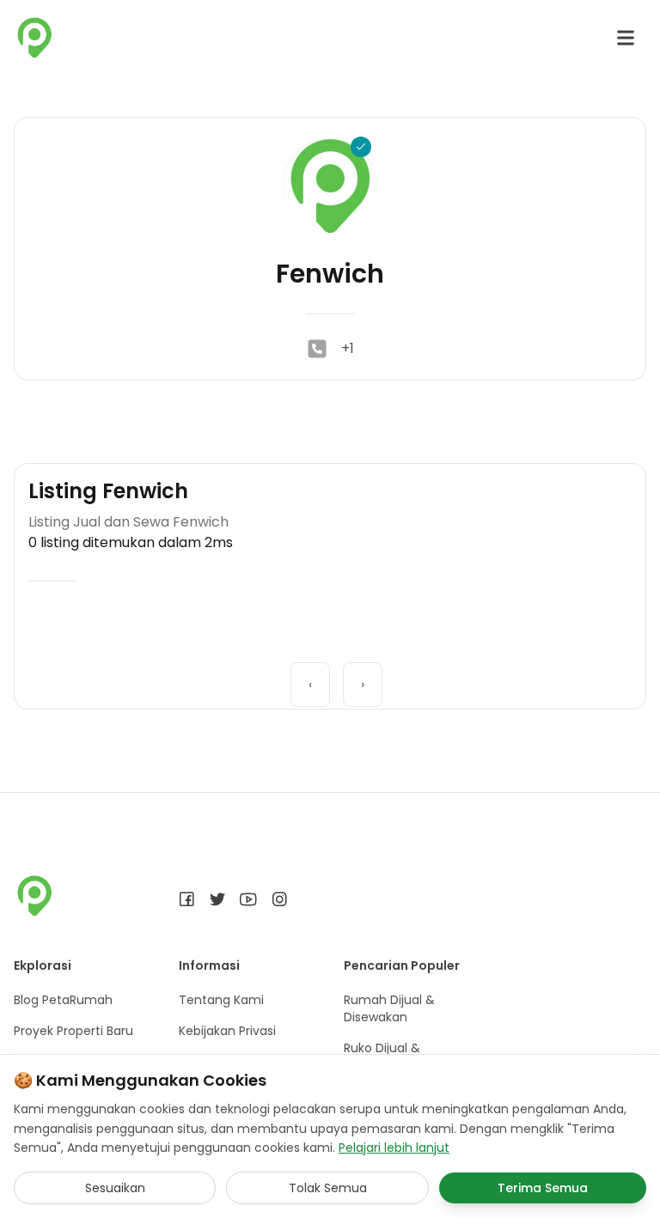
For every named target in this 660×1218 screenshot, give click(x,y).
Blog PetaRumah (63, 999)
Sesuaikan (115, 1188)
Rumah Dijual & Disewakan (389, 1008)
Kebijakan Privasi (227, 1030)
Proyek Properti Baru (73, 1030)
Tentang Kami (221, 999)
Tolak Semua (328, 1188)
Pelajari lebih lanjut (394, 1147)
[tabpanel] (330, 665)
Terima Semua (543, 1188)
